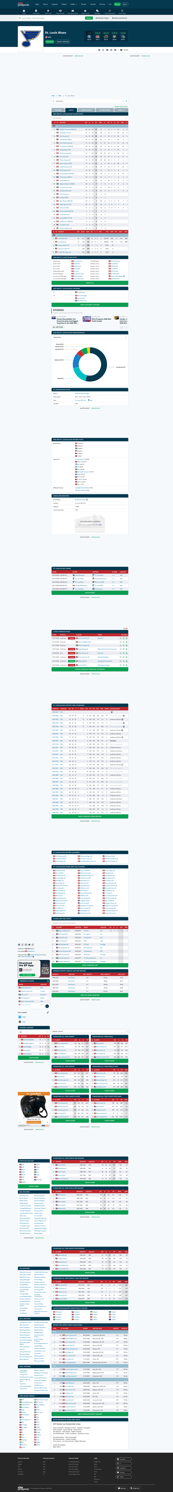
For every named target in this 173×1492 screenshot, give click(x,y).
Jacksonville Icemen (25, 1352)
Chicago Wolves (24, 1284)
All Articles (58, 327)
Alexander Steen (82, 300)
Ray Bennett (77, 266)
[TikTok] (32, 944)
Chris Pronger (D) (110, 870)
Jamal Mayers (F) (109, 875)
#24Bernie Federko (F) (111, 859)
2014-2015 (55, 754)
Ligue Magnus (41, 1405)
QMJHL (24, 1182)
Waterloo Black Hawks (40, 1388)
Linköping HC (87, 937)
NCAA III (39, 1430)
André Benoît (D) (64, 214)
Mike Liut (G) (59, 895)
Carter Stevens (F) (70, 1356)
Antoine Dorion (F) (70, 1407)
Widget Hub (97, 1462)
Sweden (20, 1462)
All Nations (21, 1474)
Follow (49, 42)
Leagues (55, 4)
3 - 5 (113, 575)
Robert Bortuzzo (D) (65, 204)
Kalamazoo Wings (25, 1354)
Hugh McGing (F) (83, 649)
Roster (58, 110)
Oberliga (24, 1440)
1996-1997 (55, 812)
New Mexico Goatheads (41, 1322)
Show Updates (63, 42)
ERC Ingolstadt (88, 948)
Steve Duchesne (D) (86, 893)
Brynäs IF (100, 638)
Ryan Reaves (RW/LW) (66, 201)
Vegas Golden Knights (40, 1228)
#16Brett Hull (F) (110, 856)
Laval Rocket (23, 1313)
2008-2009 (55, 775)
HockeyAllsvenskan (27, 1402)
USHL (38, 1164)
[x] (103, 50)
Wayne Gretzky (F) (85, 873)
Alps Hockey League (42, 1400)
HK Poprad (87, 954)
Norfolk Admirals (39, 1325)
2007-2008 (55, 778)
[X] (22, 944)
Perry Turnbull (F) (85, 870)
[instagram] (111, 50)
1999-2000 (55, 802)
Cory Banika (114, 263)
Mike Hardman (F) (26, 988)
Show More (34, 1058)
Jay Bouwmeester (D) (66, 167)
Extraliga (39, 1179)
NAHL (38, 1167)
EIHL (38, 1407)
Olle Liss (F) (24, 994)
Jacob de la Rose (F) (63, 958)
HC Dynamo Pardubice (90, 961)
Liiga (38, 1174)
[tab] (58, 110)
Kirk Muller (77, 268)
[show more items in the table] (47, 1006)
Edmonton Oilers (24, 1221)
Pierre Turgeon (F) (85, 908)
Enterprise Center (80, 499)
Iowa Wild (22, 1310)
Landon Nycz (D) (69, 1345)
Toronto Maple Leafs (40, 1221)
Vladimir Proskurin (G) (71, 1349)
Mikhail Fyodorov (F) (70, 1373)
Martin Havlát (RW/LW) (66, 211)
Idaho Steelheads (25, 1347)
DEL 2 (23, 1437)
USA (19, 1467)
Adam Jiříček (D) (69, 1383)
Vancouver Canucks (40, 1226)
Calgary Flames (24, 1203)
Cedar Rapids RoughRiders (23, 1371)
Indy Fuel (22, 1349)
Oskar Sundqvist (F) (83, 645)
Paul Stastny (81, 298)
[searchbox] (55, 18)
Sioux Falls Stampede (40, 1380)
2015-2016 (55, 751)
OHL (23, 1179)
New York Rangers (39, 1201)
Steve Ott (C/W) (64, 208)
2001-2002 (55, 795)
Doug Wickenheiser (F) (86, 875)
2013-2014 (55, 758)
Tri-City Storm (38, 1383)
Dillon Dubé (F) (82, 661)
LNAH (38, 1432)
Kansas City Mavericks (26, 1357)
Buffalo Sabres (24, 1201)
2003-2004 (55, 789)
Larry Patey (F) (59, 888)
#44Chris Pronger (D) (111, 861)
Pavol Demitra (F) (110, 878)
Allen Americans (24, 1325)
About (95, 1464)
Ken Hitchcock (78, 261)
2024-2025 (55, 719)
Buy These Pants (32, 1122)
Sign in (125, 4)
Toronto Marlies (38, 1304)
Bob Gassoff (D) (62, 1285)
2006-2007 (55, 782)
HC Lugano (87, 934)
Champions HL (26, 1420)
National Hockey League (82, 393)
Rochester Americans (40, 1284)
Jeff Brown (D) (84, 895)
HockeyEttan (25, 1407)
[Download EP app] (34, 969)
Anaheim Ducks (24, 1196)
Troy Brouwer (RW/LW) (66, 146)
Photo (95, 1472)
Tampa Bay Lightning (40, 1218)
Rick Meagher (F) (60, 893)
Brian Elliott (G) (62, 238)
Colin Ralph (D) (69, 1386)
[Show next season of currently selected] (126, 101)
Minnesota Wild (24, 1228)
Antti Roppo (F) (25, 998)
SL (22, 1432)
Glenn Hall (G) (59, 873)
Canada (20, 1464)
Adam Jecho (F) (69, 1396)
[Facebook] (19, 944)
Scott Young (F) (84, 903)
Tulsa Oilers (37, 1353)
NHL (49, 37)
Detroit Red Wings (25, 1218)
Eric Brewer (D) (109, 880)
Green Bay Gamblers (25, 1386)
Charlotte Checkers (25, 1282)
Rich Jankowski (115, 261)
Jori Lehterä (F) (62, 941)
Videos (64, 4)
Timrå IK (86, 931)
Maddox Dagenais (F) (71, 1338)
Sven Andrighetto (28, 1040)
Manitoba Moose (39, 1274)
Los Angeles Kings (25, 1226)
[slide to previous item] (122, 327)
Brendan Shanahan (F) (86, 905)
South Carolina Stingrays (38, 1340)
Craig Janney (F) (84, 900)
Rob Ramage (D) (60, 913)
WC (23, 1442)
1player (95, 1317)
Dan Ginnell (114, 271)
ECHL (23, 1169)
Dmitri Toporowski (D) (27, 1001)
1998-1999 (55, 806)
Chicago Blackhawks (25, 1208)
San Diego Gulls (38, 1290)
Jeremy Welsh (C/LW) (66, 218)
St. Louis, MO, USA (80, 400)
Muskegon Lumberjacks (41, 1373)
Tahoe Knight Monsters (41, 1343)
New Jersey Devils (39, 1196)
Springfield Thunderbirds (38, 1295)
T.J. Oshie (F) (108, 893)
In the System (104, 110)
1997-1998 (55, 809)
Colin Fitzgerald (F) (70, 1362)
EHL (23, 1417)
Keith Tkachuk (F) (85, 913)
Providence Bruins (39, 1282)
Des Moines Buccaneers (26, 1377)
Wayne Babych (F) (60, 910)
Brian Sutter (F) (59, 905)
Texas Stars (37, 1301)
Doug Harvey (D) (60, 870)
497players (58, 1312)
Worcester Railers (39, 1361)
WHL (23, 1177)
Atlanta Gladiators (25, 1327)
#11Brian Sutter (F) (86, 859)
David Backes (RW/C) (66, 139)
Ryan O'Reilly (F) (109, 900)
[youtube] (107, 50)
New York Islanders (39, 1198)
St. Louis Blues (38, 1216)
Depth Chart (86, 110)
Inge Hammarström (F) (61, 885)
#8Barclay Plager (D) (86, 856)
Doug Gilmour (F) (85, 885)
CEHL (38, 1410)
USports (39, 1435)
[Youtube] (29, 944)
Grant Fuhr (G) (84, 883)
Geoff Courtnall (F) (85, 878)
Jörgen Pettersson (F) (61, 900)
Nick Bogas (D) (69, 1352)
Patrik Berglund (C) (65, 170)
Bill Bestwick (114, 266)
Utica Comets (38, 1309)
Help (95, 1467)
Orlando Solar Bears (40, 1327)
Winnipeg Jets (38, 1233)
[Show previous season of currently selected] (53, 101)
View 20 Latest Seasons (89, 995)
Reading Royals (38, 1332)
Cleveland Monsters (25, 1287)
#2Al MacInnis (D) (60, 856)
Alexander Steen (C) (65, 133)
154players (58, 1314)
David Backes (81, 292)
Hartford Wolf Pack (25, 1301)
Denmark (43, 994)
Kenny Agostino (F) (63, 948)
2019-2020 (55, 737)
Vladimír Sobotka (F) (64, 961)
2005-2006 (55, 785)
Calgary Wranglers (25, 1279)
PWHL (38, 1445)
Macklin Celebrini (28, 1043)
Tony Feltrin (114, 268)
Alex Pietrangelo (82, 295)
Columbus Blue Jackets (26, 1213)
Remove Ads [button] (145, 56)
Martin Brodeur (78, 276)
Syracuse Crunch (39, 1299)
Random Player (103, 18)
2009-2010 (55, 771)
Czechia (42, 991)
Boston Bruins (24, 1198)
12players (77, 1314)
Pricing (102, 4)
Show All (90, 283)
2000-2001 (55, 799)
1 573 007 (125, 50)
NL (37, 1177)
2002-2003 (55, 792)
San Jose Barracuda (39, 1292)
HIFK (85, 941)
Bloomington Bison (25, 1330)
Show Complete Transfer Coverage (90, 669)
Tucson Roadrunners (40, 1306)
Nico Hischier (27, 1054)
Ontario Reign (38, 1279)
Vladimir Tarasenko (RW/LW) (68, 129)
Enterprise (97, 1479)
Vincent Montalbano (117, 276)
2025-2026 (55, 716)
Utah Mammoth (38, 1223)
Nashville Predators (25, 1233)
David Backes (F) (109, 890)
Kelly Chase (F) (100, 1076)
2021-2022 (55, 730)
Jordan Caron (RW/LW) (66, 221)
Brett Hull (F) (84, 890)
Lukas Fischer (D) (70, 1390)
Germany (20, 1472)
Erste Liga (39, 1412)
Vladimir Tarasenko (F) (111, 905)
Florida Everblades (25, 1335)
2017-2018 (55, 744)
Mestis (42, 998)
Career (96, 1482)
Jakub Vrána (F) (62, 937)
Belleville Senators (25, 1277)
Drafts (72, 4)
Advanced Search (120, 18)
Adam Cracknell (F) (63, 954)
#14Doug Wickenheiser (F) (88, 861)
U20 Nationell (26, 1405)
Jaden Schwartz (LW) (66, 163)
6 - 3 (113, 582)
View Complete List (90, 965)
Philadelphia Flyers (39, 1206)
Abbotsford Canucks (25, 1272)
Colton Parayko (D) (65, 160)
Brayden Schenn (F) (110, 903)
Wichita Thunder (39, 1358)
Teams (45, 4)
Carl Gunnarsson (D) (66, 187)
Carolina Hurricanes (25, 1206)
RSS (95, 1477)
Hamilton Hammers (25, 1299)
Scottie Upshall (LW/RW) (67, 174)
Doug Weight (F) (84, 910)
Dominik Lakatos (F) (26, 991)
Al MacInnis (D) (84, 888)
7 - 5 (113, 579)
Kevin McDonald (78, 279)
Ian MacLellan (115, 274)
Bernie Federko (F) (60, 898)
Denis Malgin (27, 1047)
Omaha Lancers (38, 1375)
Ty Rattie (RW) (64, 197)
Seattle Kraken (38, 1213)
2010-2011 (55, 768)
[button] (122, 11)
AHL (41, 988)
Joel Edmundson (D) (65, 191)
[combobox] (55, 18)
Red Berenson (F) (60, 875)
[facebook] (115, 50)
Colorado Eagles (24, 1294)
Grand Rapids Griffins (26, 1296)
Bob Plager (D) (59, 880)
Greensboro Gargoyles (26, 1340)
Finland (20, 1469)
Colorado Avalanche (25, 1211)
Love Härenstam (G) (70, 1376)
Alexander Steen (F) (110, 888)
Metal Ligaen (25, 1415)
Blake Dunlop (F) (60, 890)
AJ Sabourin (31, 951)
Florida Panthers (24, 1223)
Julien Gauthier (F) (83, 638)
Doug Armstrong (78, 274)
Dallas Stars (23, 1216)
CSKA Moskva (88, 951)
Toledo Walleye (38, 1346)
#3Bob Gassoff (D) (60, 859)
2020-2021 (55, 734)
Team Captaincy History (90, 305)
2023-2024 (55, 723)
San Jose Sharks (38, 1211)
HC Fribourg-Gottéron (90, 958)
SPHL (41, 1001)
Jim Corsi (76, 271)
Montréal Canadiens (25, 1231)
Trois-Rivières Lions (39, 1351)
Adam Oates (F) (84, 880)
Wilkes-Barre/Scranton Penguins (107, 649)
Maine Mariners (24, 1359)
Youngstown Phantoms (41, 1390)
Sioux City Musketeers (40, 1378)
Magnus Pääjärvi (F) (64, 931)
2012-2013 (55, 761)
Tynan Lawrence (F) (70, 1335)
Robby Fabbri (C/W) (65, 150)
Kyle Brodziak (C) (64, 180)
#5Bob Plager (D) (60, 861)
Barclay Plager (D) (60, 878)
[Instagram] (26, 944)
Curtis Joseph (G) (85, 898)
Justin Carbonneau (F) (71, 1369)
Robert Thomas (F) (110, 913)
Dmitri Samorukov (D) (64, 951)
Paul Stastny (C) (64, 136)
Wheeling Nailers (39, 1356)
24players (58, 1317)
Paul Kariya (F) (109, 873)
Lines (120, 110)
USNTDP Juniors (38, 1385)
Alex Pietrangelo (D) (65, 153)
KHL (38, 1169)
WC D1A (24, 1445)
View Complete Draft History (90, 1414)
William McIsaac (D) (70, 1403)
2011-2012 (55, 764)
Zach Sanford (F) (63, 934)
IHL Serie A (40, 1402)
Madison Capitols (39, 1370)
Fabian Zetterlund (35, 955)
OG (78, 467)
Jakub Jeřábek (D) (63, 944)
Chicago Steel (23, 1374)
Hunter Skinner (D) (83, 657)
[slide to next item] (126, 327)
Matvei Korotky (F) (70, 1410)
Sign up (117, 4)
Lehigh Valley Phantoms (41, 1272)
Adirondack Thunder (25, 1322)
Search (89, 18)
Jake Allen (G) (62, 242)
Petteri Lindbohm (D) (66, 228)
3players (76, 1319)
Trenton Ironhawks (39, 1348)
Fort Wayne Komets (25, 1337)
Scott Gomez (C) (64, 194)
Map (91, 400)
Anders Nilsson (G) (63, 245)
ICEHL (23, 1447)
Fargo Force (23, 1384)
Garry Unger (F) (59, 883)
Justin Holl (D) (82, 665)
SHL (38, 1172)
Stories (83, 4)
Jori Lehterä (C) (64, 156)
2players (95, 1312)
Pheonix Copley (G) (63, 249)
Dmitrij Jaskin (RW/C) (66, 177)
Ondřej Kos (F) (69, 1393)
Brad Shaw (77, 263)
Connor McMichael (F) (84, 642)
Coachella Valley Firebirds (24, 1290)
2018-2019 (55, 741)
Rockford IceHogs (39, 1287)
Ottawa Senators (39, 1203)
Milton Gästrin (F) (83, 653)
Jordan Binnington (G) (64, 252)
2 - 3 (113, 589)
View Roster (71, 977)
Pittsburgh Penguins (40, 1208)
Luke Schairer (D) (70, 1342)
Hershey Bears (24, 1308)
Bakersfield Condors (25, 1274)
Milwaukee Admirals (40, 1277)
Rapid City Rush (38, 1330)
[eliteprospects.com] (23, 4)
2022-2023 (55, 726)
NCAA (23, 1174)
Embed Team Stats (121, 106)
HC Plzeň (86, 944)
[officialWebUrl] (99, 50)
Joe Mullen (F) (59, 908)
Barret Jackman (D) (110, 883)
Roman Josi (26, 1050)
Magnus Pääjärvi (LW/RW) (67, 184)
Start (53, 96)
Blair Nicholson (115, 279)
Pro (110, 4)
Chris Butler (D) (64, 225)
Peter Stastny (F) (60, 903)
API (95, 1474)
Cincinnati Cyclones (25, 1332)
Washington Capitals (40, 1231)
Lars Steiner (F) (69, 1359)
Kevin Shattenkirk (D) (66, 143)
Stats (37, 4)
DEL (23, 1435)
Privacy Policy (97, 1469)
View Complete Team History (90, 816)
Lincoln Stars (23, 1389)
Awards (93, 4)
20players (58, 1319)
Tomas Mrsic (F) (69, 1400)
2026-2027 (55, 712)
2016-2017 (55, 747)
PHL (38, 1415)
